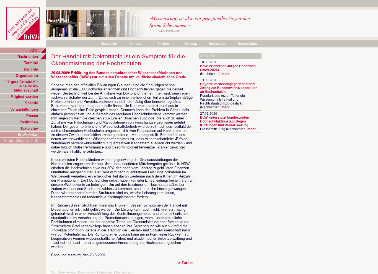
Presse (32, 116)
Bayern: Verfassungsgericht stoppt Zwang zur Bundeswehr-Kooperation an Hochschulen (228, 88)
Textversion (123, 272)
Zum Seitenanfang (63, 272)
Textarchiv (29, 128)
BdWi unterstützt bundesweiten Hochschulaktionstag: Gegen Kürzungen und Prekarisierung (224, 121)
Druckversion (87, 272)
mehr (225, 74)
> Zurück (185, 263)
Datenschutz (248, 44)
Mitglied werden (24, 97)
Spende (31, 103)
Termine (31, 63)
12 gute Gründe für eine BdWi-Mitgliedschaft (22, 86)
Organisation (27, 76)
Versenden (106, 272)
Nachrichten (27, 56)
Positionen (28, 122)
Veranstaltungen (24, 109)
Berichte (31, 69)
